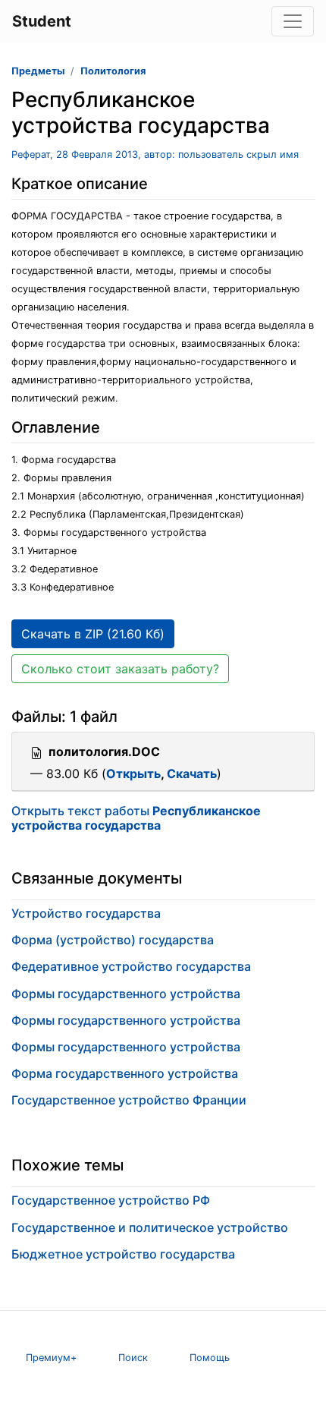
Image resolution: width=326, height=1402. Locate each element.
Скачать (192, 773)
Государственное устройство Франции (128, 1099)
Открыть (133, 773)
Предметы (37, 71)
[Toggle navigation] (292, 21)
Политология (113, 71)
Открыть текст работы (136, 818)
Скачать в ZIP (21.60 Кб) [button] (93, 633)
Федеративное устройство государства (131, 966)
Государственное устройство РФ (110, 1200)
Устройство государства (86, 913)
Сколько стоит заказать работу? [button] (120, 668)
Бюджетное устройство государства (123, 1254)
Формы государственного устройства (125, 993)
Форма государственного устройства (124, 1073)
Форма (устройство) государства (112, 939)
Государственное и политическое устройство (149, 1227)
